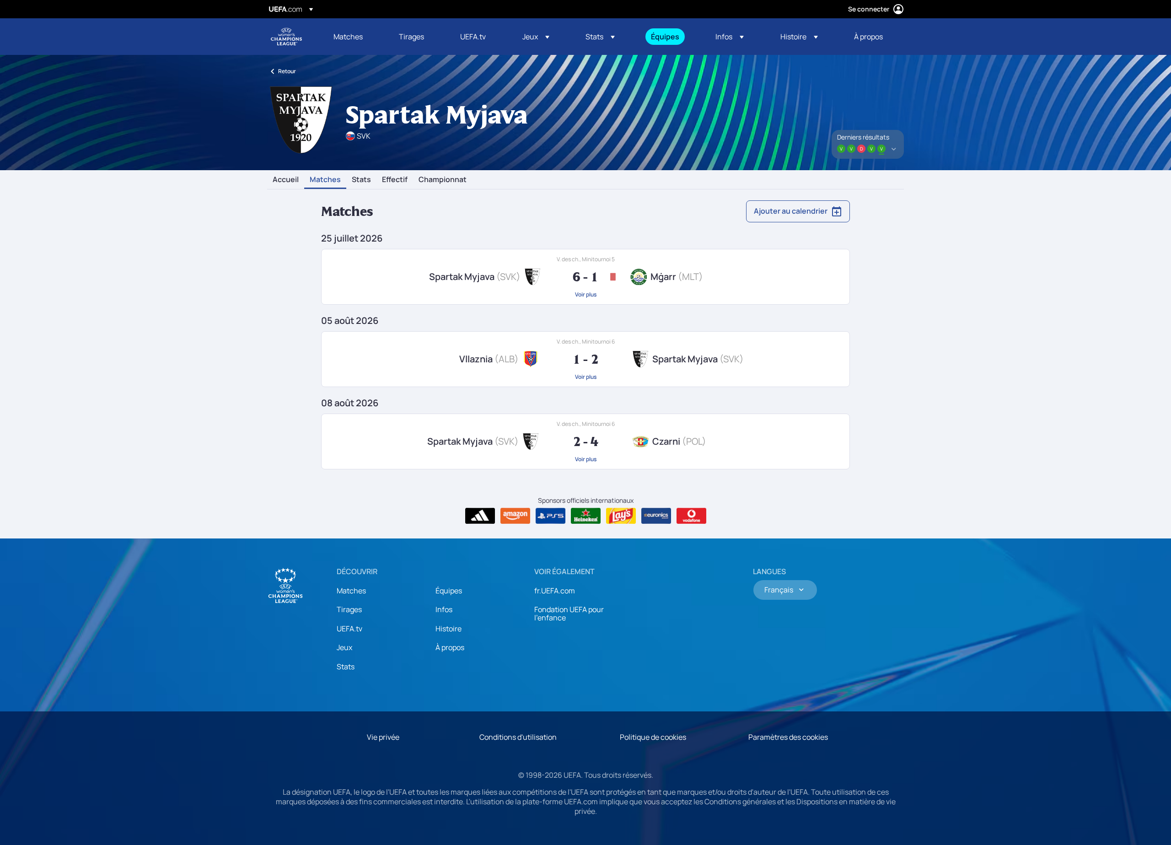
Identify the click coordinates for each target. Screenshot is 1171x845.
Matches (325, 180)
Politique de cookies (653, 737)
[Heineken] (586, 516)
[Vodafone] (691, 516)
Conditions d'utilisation (518, 737)
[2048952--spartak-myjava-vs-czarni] (585, 441)
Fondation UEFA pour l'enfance (569, 613)
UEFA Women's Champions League (286, 36)
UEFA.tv (349, 629)
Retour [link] (287, 71)
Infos (443, 609)
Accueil (286, 180)
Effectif (395, 180)
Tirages (349, 609)
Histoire (448, 629)
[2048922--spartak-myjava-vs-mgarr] (585, 277)
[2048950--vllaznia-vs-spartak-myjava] (585, 359)
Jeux (344, 647)
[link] (348, 36)
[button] (535, 36)
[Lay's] (621, 516)
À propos (449, 647)
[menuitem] (355, 36)
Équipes (448, 591)
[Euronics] (656, 516)
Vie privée (383, 737)
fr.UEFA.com (554, 591)
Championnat (443, 180)
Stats (361, 180)
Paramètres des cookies (788, 737)
